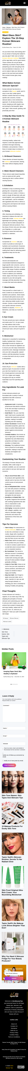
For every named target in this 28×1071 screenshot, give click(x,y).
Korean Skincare (14, 618)
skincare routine (7, 621)
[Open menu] (24, 2)
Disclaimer (14, 1028)
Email (5, 736)
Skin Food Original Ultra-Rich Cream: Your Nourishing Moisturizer (12, 892)
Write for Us (14, 1030)
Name (5, 728)
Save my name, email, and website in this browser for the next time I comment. (14, 748)
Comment (6, 705)
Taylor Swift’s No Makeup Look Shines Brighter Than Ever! (13, 925)
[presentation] (14, 660)
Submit (14, 978)
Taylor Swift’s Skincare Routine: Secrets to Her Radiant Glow (12, 859)
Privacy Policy (14, 1032)
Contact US (14, 1026)
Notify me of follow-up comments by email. (13, 756)
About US (14, 1024)
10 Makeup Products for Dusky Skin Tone (12, 827)
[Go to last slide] (4, 667)
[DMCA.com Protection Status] (20, 1066)
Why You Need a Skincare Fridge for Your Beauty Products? (13, 958)
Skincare (8, 27)
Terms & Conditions (14, 1037)
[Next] (24, 667)
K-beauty (5, 618)
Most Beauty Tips (8, 47)
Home (3, 27)
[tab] (12, 684)
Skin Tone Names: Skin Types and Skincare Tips (6, 634)
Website (5, 743)
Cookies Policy (14, 1035)
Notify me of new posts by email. (13, 760)
